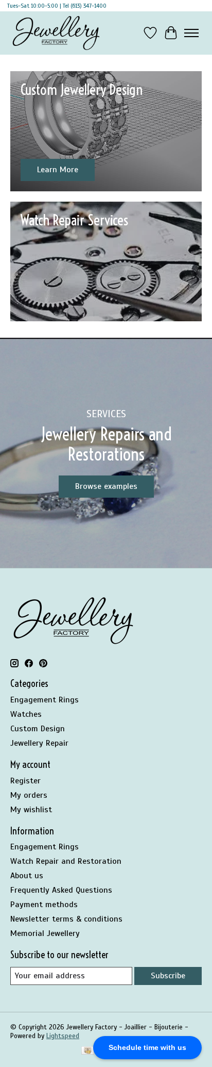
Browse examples (106, 486)
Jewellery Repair (39, 743)
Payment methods (44, 904)
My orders (28, 795)
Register (25, 781)
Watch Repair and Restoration (65, 861)
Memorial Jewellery (45, 933)
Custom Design (37, 729)
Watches (26, 714)
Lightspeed (62, 1035)
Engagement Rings (44, 700)
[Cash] (87, 1051)
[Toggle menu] (191, 33)
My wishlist (31, 810)
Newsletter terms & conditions (66, 919)
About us (26, 876)
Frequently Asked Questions (61, 890)
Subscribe (168, 976)
